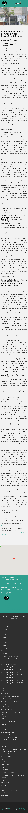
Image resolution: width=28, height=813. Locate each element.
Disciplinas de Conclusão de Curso (11, 685)
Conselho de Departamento (9, 667)
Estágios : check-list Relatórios (10, 701)
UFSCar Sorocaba (13, 616)
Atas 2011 (4, 632)
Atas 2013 (4, 637)
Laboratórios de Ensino (7, 735)
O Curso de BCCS (6, 764)
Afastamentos (5, 627)
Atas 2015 (4, 643)
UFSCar (4, 616)
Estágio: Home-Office (7, 699)
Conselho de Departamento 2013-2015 (12, 672)
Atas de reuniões (6, 651)
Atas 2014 (4, 640)
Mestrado (4, 759)
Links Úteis (4, 746)
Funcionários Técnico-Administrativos (12, 721)
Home (16, 805)
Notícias (3, 762)
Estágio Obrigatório (7, 693)
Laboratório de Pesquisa (8, 732)
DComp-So (22, 616)
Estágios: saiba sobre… (7, 709)
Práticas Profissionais (7, 772)
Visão (2, 798)
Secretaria (4, 785)
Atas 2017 (4, 648)
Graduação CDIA (9, 611)
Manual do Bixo (8, 605)
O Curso (6, 601)
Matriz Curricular (6, 756)
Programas (4, 780)
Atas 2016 (4, 645)
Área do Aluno (8, 607)
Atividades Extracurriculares (12, 609)
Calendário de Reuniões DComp (10, 659)
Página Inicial (5, 770)
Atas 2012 (4, 635)
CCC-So (13, 618)
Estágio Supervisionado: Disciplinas (11, 696)
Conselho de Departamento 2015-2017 (12, 675)
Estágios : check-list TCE (8, 704)
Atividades (4, 653)
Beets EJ (23, 810)
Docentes (4, 688)
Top (12, 805)
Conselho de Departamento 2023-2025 (12, 683)
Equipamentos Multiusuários (9, 691)
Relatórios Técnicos (7, 782)
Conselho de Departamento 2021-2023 (12, 680)
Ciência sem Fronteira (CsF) (9, 664)
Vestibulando (8, 603)
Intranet (3, 729)
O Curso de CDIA (6, 767)
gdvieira (3, 724)
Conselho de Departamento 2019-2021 (12, 677)
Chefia (3, 661)
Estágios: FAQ (5, 707)
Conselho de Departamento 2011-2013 (12, 669)
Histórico (4, 727)
